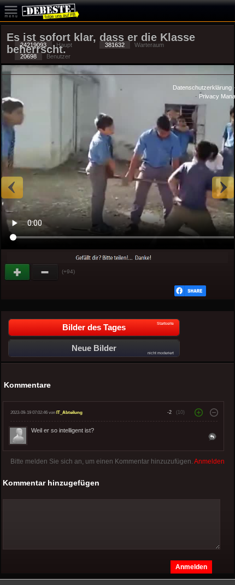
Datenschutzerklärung (202, 87)
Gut (18, 272)
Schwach (45, 272)
